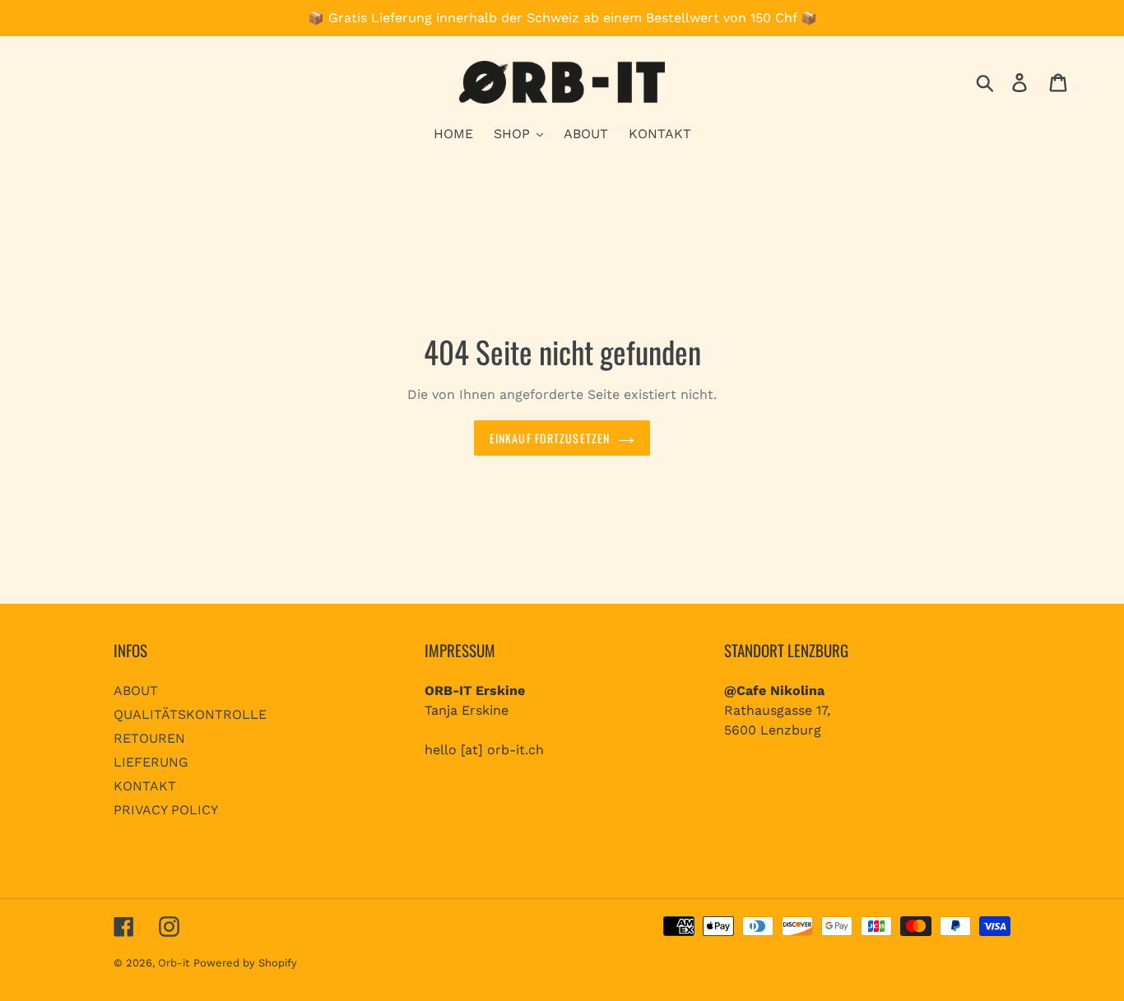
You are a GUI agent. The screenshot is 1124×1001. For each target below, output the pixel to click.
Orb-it (173, 963)
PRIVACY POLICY (166, 810)
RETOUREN (149, 738)
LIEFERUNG (151, 762)
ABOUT (136, 690)
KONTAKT (145, 786)
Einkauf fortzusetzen (550, 438)
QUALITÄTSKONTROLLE (190, 714)
